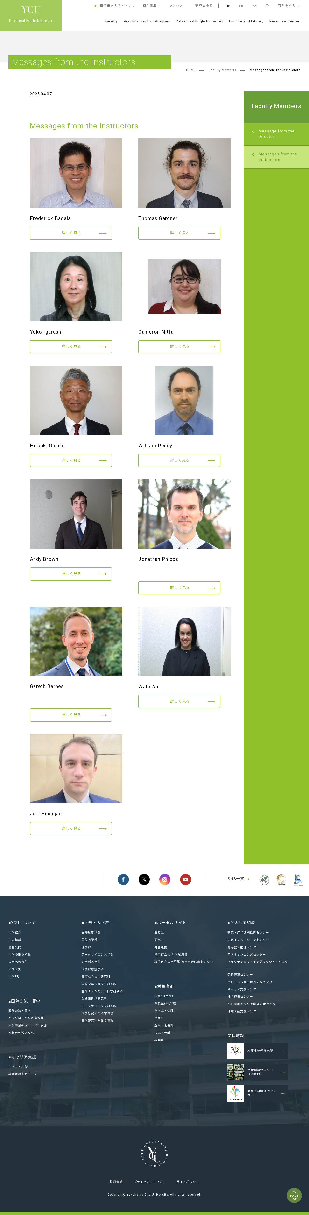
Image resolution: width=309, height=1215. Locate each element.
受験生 (159, 932)
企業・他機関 (164, 1025)
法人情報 (14, 940)
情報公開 (14, 947)
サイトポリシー (188, 1182)
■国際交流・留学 (24, 1001)
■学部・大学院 (95, 923)
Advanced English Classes (200, 21)
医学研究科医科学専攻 (98, 1013)
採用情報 (116, 1182)
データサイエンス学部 (98, 954)
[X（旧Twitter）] (144, 879)
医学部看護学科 (93, 969)
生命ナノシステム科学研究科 (102, 991)
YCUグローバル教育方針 (26, 1018)
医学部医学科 (91, 962)
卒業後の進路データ (22, 1074)
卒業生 (159, 1018)
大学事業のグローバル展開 (27, 1025)
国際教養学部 (91, 932)
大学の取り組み (19, 954)
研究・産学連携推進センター (248, 932)
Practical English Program (147, 21)
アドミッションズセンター (246, 954)
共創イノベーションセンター (248, 940)
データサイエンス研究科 (99, 1006)
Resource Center (284, 21)
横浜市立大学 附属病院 (171, 954)
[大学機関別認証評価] (264, 885)
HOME (191, 70)
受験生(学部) (163, 996)
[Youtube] (185, 879)
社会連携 (160, 947)
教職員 (159, 1040)
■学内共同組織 (241, 923)
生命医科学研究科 (94, 998)
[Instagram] (164, 879)
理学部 (86, 947)
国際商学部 (90, 940)
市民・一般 (162, 1032)
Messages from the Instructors (278, 157)
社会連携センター (240, 996)
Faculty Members (222, 70)
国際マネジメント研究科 (99, 984)
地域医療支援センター (243, 1011)
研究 (157, 940)
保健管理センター (240, 974)
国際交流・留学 (19, 1010)
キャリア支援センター (243, 989)
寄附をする (286, 5)
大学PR (13, 976)
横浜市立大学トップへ (117, 5)
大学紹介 (14, 932)
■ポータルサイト (170, 923)
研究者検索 (203, 5)
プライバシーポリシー (150, 1182)
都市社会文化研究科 (96, 976)
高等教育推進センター (243, 947)
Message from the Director (276, 134)
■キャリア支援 (22, 1057)
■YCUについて (22, 923)
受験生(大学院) (165, 1003)
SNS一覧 (236, 879)
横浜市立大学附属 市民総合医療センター (183, 962)
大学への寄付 (18, 962)
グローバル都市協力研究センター (251, 982)
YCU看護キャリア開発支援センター (253, 1004)
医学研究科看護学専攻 (98, 1020)
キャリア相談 (18, 1067)
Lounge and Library (246, 21)
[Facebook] (123, 879)
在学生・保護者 (165, 1010)
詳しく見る (71, 233)
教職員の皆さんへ (21, 1032)
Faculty (111, 21)
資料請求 (150, 5)
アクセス (176, 5)
